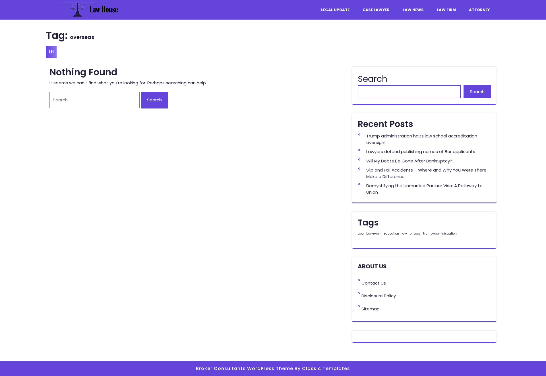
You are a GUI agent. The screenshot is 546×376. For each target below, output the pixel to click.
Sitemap (370, 309)
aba (361, 233)
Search (372, 79)
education (391, 233)
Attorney (479, 9)
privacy (415, 233)
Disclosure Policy (378, 296)
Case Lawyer (376, 9)
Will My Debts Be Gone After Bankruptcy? (409, 161)
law (404, 233)
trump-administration (440, 233)
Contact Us (373, 283)
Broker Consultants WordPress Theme (245, 368)
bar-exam (373, 233)
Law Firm (446, 9)
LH (51, 52)
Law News (413, 9)
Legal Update (335, 9)
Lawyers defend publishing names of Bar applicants (420, 151)
